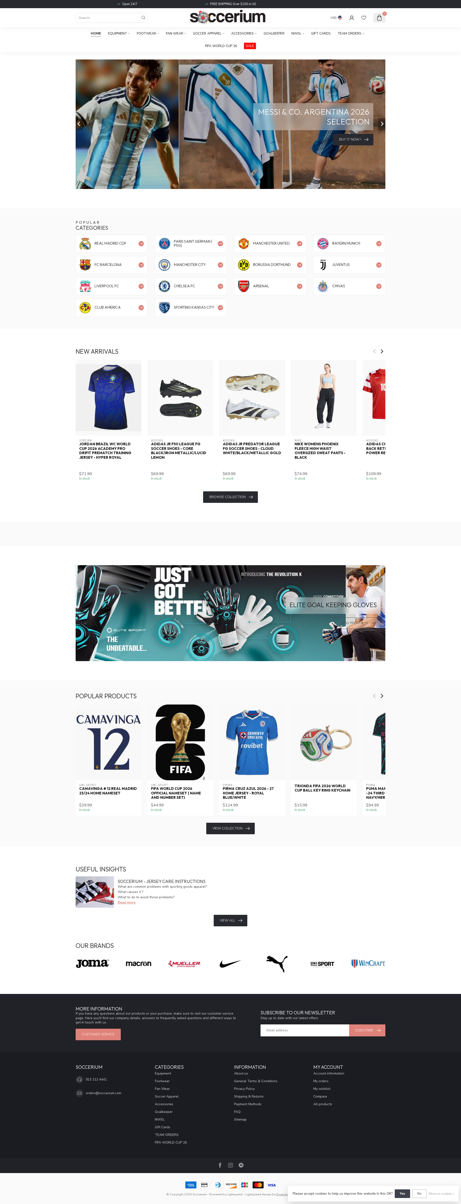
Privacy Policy (244, 1089)
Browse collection (227, 497)
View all (227, 920)
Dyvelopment (285, 1194)
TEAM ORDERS (349, 33)
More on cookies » (441, 1194)
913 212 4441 (96, 1079)
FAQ (237, 1112)
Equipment (117, 33)
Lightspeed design (258, 1194)
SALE (250, 46)
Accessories (242, 33)
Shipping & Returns (249, 1096)
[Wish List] (363, 18)
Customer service (98, 1034)
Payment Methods (247, 1104)
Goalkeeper (274, 33)
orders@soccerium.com (103, 1093)
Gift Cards (321, 33)
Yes (402, 1193)
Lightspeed (235, 1194)
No (419, 1193)
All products (322, 1104)
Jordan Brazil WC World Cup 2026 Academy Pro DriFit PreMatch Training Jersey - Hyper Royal (105, 450)
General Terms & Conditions (255, 1081)
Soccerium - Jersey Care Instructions (162, 881)
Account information (328, 1073)
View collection (227, 828)
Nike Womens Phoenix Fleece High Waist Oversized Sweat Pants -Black (320, 450)
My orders (320, 1081)
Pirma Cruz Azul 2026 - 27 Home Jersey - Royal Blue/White (248, 793)
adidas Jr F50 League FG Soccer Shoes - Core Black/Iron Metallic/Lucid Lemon (178, 450)
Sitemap (240, 1119)
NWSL (296, 33)
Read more (126, 902)
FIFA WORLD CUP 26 (221, 46)
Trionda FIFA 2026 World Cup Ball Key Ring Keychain (322, 788)
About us (241, 1073)
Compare (320, 1096)
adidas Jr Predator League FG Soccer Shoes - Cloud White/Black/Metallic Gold (252, 448)
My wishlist (321, 1089)
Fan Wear (174, 33)
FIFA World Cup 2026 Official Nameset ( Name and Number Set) (176, 793)
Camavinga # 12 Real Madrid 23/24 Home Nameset (108, 791)
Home (96, 33)
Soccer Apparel (207, 33)
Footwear (146, 33)
